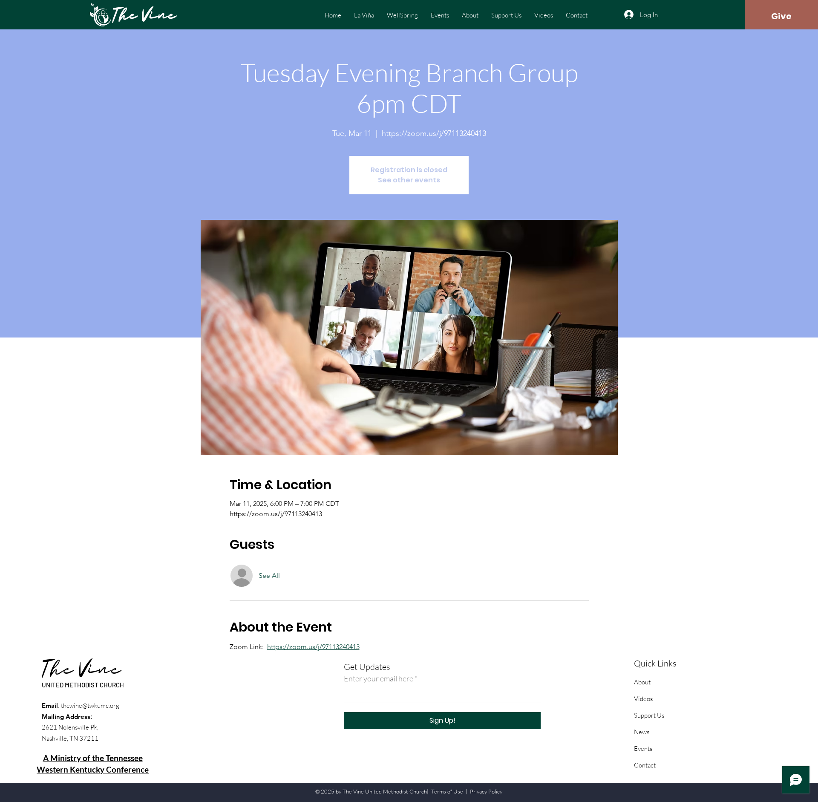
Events (643, 748)
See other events (409, 180)
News (641, 732)
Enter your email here (378, 678)
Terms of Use (447, 791)
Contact (645, 765)
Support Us (649, 715)
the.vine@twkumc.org (90, 705)
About (642, 682)
